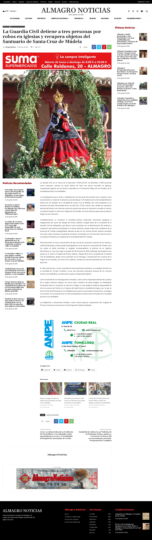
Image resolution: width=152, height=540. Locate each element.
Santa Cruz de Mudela (17, 26)
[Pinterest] (104, 47)
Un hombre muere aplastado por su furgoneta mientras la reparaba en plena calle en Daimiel (14, 242)
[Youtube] (141, 11)
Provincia (6, 26)
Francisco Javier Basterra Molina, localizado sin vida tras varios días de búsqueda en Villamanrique (15, 209)
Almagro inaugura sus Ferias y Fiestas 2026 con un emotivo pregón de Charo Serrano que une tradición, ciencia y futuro (127, 56)
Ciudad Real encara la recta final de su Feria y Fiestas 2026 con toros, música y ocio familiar (15, 271)
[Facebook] (128, 11)
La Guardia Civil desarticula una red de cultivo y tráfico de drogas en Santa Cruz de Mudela (99, 400)
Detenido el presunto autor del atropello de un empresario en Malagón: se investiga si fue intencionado (14, 193)
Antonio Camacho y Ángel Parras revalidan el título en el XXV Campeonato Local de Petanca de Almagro (127, 102)
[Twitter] (133, 11)
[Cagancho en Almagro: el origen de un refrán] (146, 516)
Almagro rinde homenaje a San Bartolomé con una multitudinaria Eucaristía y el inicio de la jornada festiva (127, 39)
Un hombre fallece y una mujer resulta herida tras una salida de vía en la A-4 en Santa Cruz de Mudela (14, 257)
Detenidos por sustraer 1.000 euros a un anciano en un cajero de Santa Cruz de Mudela (74, 400)
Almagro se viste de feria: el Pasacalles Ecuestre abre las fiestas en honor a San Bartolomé (127, 87)
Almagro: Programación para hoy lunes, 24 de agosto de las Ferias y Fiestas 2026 (127, 72)
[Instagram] (137, 11)
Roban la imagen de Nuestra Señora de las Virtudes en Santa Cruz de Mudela (50, 400)
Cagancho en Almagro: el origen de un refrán (127, 515)
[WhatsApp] (109, 47)
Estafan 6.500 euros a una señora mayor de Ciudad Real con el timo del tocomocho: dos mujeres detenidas (15, 302)
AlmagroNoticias (10, 47)
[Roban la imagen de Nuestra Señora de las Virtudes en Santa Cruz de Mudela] (51, 388)
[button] (146, 11)
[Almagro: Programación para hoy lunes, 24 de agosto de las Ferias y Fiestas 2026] (143, 71)
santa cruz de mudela (53, 415)
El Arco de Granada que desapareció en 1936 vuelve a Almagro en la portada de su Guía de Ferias (128, 527)
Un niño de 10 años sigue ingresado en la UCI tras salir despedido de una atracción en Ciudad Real (14, 226)
